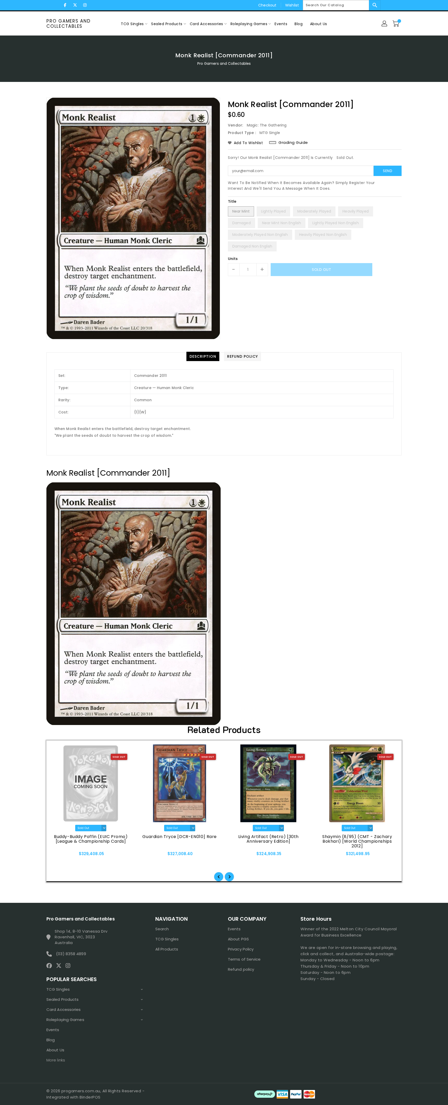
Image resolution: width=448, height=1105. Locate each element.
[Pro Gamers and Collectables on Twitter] (75, 5)
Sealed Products (62, 999)
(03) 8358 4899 (71, 953)
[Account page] (385, 24)
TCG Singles (58, 989)
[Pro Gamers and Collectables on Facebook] (65, 5)
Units (233, 259)
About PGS (238, 939)
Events (52, 1029)
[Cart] (396, 24)
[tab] (202, 356)
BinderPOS (90, 1097)
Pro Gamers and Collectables (68, 23)
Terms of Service (244, 959)
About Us (55, 1050)
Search (162, 929)
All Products (166, 949)
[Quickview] (61, 855)
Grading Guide (293, 142)
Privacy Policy (241, 949)
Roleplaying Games (65, 1019)
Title (232, 201)
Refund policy (241, 969)
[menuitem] (132, 23)
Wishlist (292, 5)
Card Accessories (63, 1009)
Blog (50, 1040)
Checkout (267, 5)
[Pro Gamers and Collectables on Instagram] (85, 5)
